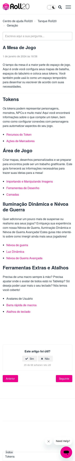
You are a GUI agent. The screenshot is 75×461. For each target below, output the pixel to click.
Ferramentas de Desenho (22, 188)
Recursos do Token (18, 134)
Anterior (10, 378)
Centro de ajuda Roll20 (18, 21)
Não (47, 358)
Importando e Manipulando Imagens (29, 181)
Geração (12, 25)
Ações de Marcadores (20, 141)
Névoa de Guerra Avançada (24, 258)
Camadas (12, 194)
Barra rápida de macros (21, 305)
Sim (32, 358)
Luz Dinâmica (15, 251)
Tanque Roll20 (47, 21)
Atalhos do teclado (18, 311)
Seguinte (64, 378)
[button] (68, 7)
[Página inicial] (16, 6)
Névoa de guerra (17, 245)
